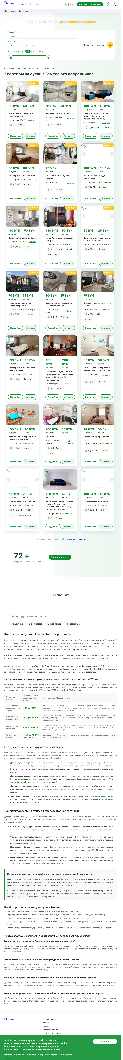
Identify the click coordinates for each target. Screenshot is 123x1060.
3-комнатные (54, 624)
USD (32, 51)
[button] (37, 91)
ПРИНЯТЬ (105, 1041)
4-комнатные (73, 624)
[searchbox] (45, 36)
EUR (36, 51)
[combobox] (39, 4)
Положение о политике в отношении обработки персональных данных (38, 1055)
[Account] (108, 4)
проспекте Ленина (65, 766)
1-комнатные (17, 624)
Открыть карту (62, 595)
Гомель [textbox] (36, 4)
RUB (41, 51)
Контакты (23, 11)
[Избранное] (115, 4)
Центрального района (103, 796)
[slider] (11, 55)
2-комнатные (35, 624)
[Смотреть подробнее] (22, 91)
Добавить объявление (90, 4)
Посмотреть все (58, 557)
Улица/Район (13, 32)
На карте (100, 45)
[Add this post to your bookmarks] (9, 84)
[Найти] (110, 45)
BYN (27, 51)
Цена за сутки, (16, 51)
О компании (10, 11)
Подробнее (15, 136)
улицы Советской (18, 782)
